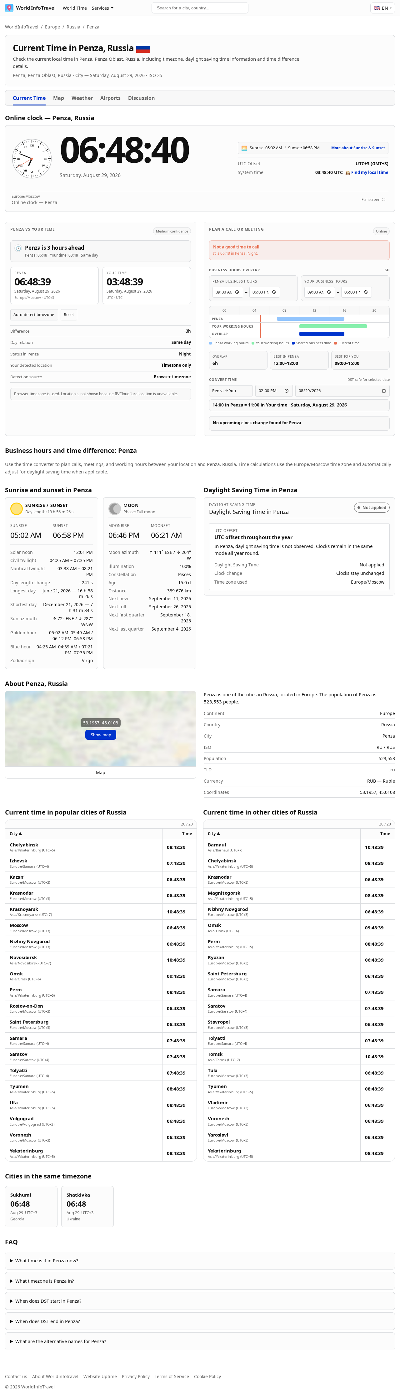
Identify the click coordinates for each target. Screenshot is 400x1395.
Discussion (141, 98)
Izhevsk (18, 861)
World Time (75, 8)
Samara (18, 1038)
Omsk (16, 974)
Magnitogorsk (224, 893)
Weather (82, 98)
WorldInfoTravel (21, 27)
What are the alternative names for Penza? (60, 1341)
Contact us (16, 1376)
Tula (213, 1070)
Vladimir (218, 1103)
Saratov (18, 1054)
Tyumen (19, 1086)
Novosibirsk (23, 957)
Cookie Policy (207, 1376)
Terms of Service (172, 1376)
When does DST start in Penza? (48, 1301)
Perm (16, 990)
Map (58, 98)
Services (100, 8)
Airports (110, 98)
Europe (52, 27)
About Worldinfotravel (55, 1376)
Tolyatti (19, 1070)
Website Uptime (100, 1376)
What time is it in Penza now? (46, 1260)
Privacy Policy (136, 1376)
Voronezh (20, 1135)
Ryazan (216, 957)
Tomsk (215, 1054)
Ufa (14, 1103)
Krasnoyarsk (24, 909)
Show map (100, 734)
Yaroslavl (218, 1135)
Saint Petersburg (29, 1022)
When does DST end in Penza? (47, 1321)
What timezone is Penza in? (44, 1281)
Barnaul (217, 845)
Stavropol (219, 1022)
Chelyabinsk (24, 845)
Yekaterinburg (26, 1151)
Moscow (19, 925)
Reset (69, 314)
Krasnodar (21, 893)
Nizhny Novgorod (30, 941)
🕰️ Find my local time (366, 172)
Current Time (29, 98)
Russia (73, 27)
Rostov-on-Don (26, 1006)
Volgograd (22, 1119)
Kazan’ (17, 877)
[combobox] (200, 7)
